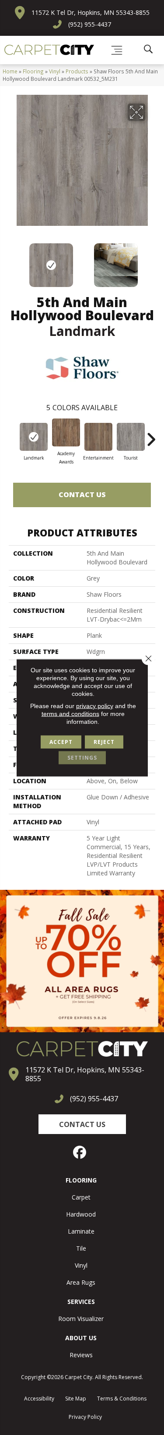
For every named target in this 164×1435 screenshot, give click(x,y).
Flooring (33, 71)
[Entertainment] (98, 437)
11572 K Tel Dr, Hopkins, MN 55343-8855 (90, 12)
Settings (82, 757)
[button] (82, 1124)
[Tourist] (131, 437)
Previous (13, 260)
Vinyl (54, 71)
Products (77, 71)
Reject (104, 741)
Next (151, 260)
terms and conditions (70, 713)
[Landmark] (33, 437)
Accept (61, 741)
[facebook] (80, 1152)
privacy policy (94, 705)
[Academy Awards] (66, 432)
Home (10, 71)
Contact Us (82, 494)
